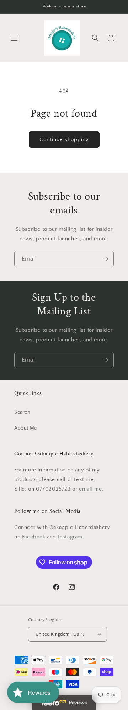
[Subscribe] (105, 259)
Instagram (70, 537)
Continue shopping (64, 139)
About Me (25, 428)
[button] (14, 38)
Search (22, 412)
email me (90, 489)
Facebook (34, 537)
